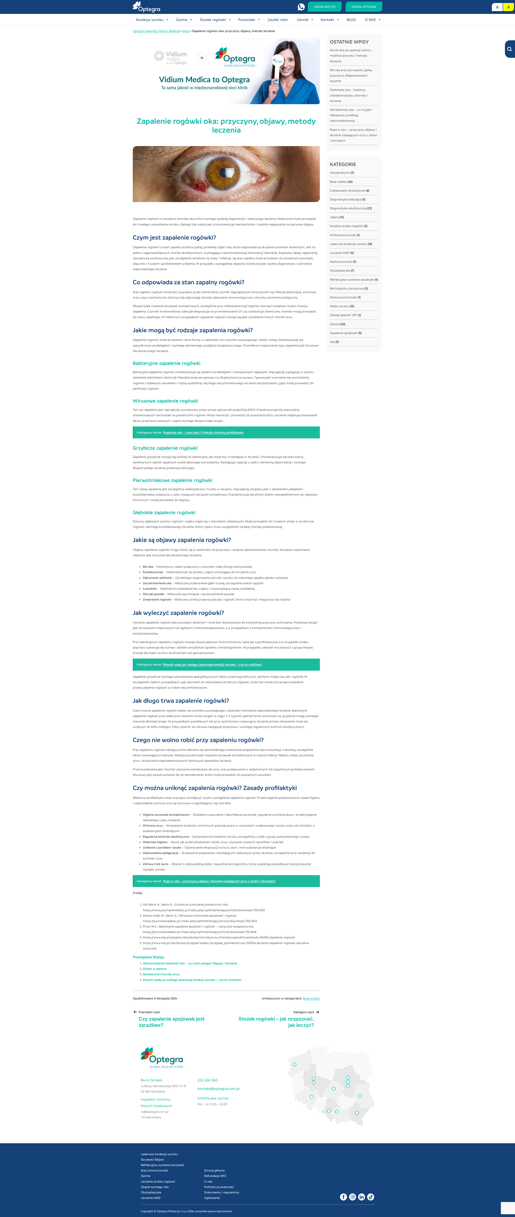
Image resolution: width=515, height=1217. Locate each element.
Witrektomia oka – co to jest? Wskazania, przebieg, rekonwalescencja (351, 115)
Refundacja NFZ (215, 1176)
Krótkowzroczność (343, 235)
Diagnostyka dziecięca (345, 199)
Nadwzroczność (341, 261)
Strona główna (214, 1170)
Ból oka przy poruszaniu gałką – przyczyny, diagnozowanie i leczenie (352, 75)
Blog (186, 31)
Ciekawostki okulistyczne (348, 190)
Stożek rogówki (213, 19)
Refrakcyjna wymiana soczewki (162, 1165)
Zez (332, 342)
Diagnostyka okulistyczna (348, 208)
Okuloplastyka (340, 270)
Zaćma (181, 19)
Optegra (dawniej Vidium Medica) (156, 31)
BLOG (351, 19)
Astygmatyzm (340, 172)
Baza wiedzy (311, 998)
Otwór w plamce (154, 969)
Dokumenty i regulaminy (221, 1192)
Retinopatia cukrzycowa (347, 288)
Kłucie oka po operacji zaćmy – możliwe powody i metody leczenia (351, 55)
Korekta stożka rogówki (346, 226)
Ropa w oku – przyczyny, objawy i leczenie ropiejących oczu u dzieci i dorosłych (353, 135)
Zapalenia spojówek (343, 333)
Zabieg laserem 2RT (343, 315)
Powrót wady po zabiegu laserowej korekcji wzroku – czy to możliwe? (192, 980)
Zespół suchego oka (155, 1187)
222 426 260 (207, 1080)
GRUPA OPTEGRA (364, 7)
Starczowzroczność (343, 297)
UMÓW (325, 7)
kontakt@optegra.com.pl (218, 1088)
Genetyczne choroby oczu (161, 974)
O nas (208, 1181)
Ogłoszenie (212, 1198)
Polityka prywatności (219, 1187)
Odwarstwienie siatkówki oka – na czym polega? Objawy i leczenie (190, 963)
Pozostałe (246, 19)
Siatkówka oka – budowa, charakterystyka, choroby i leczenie (349, 95)
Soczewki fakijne (152, 1159)
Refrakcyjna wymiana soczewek (352, 279)
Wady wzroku (339, 306)
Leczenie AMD (340, 253)
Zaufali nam (278, 19)
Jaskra (334, 217)
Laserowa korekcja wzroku (348, 244)
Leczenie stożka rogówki (158, 1181)
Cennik (302, 19)
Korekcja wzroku (150, 19)
